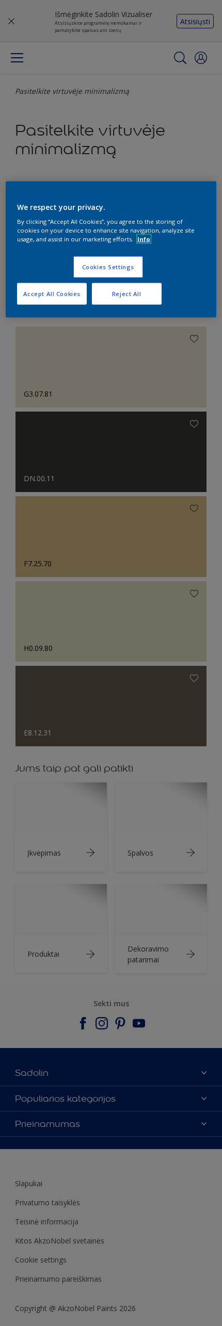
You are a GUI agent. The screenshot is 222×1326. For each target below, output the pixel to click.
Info (143, 239)
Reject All (126, 294)
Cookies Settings (108, 267)
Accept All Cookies (52, 294)
